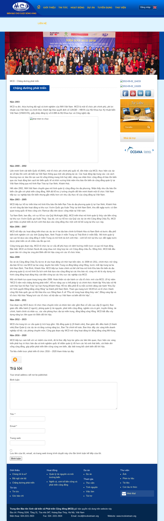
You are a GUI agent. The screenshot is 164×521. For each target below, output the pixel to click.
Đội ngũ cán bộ (19, 478)
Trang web (15, 438)
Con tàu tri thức (130, 487)
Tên (12, 414)
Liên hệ (42, 23)
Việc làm (90, 491)
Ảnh (124, 474)
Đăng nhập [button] (145, 7)
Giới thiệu (49, 7)
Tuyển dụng (105, 7)
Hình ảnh (126, 118)
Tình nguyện (92, 487)
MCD (12, 81)
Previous (125, 150)
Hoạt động (77, 7)
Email (13, 426)
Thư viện (120, 7)
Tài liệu (147, 118)
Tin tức (63, 7)
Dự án (91, 7)
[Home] (21, 8)
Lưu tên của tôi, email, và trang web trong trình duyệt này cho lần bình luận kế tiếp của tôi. (56, 453)
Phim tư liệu (128, 478)
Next (153, 150)
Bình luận (15, 379)
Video (137, 118)
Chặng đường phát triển (23, 483)
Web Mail (131, 493)
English (154, 7)
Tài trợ (89, 496)
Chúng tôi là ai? (19, 474)
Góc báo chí (18, 496)
